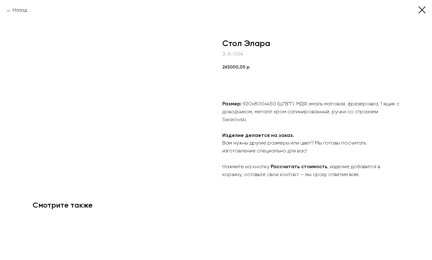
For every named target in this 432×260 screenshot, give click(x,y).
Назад (20, 10)
